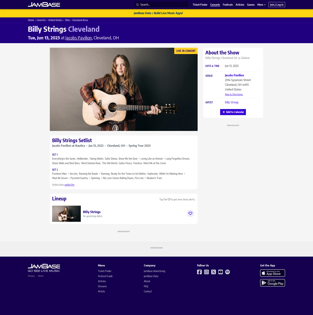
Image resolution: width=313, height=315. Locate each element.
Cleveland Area (80, 20)
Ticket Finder (105, 271)
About (147, 281)
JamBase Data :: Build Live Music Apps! (158, 13)
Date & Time (212, 66)
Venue (209, 76)
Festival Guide (105, 276)
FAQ (146, 286)
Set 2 (55, 170)
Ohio (67, 20)
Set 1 (55, 155)
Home (31, 20)
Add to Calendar (235, 112)
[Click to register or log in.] (190, 213)
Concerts (41, 20)
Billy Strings (232, 102)
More (260, 4)
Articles (102, 281)
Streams (102, 286)
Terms (40, 276)
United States (55, 20)
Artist (209, 102)
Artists (101, 291)
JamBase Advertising (154, 271)
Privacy (31, 276)
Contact (148, 291)
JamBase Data (151, 276)
